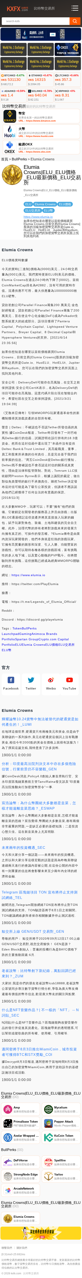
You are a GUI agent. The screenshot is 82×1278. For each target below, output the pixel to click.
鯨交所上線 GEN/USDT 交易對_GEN (33, 931)
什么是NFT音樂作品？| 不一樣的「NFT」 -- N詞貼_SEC (40, 1012)
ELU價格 (51, 644)
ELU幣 (7, 650)
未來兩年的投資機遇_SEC (23, 847)
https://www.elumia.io (38, 216)
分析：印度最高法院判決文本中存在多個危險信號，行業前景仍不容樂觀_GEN (39, 766)
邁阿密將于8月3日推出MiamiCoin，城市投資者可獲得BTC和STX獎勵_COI (39, 1051)
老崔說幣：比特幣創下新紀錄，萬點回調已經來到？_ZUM (39, 973)
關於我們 (22, 1248)
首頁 (4, 159)
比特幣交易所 (31, 1273)
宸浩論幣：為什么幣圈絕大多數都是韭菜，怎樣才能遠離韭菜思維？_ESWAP (39, 805)
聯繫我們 (7, 1248)
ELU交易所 (66, 644)
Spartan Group (26, 639)
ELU (18, 644)
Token (17, 628)
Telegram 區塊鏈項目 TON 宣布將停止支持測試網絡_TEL (40, 895)
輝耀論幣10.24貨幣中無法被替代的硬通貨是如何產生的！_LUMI (40, 721)
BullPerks (19, 159)
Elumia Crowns (33, 644)
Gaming (25, 634)
